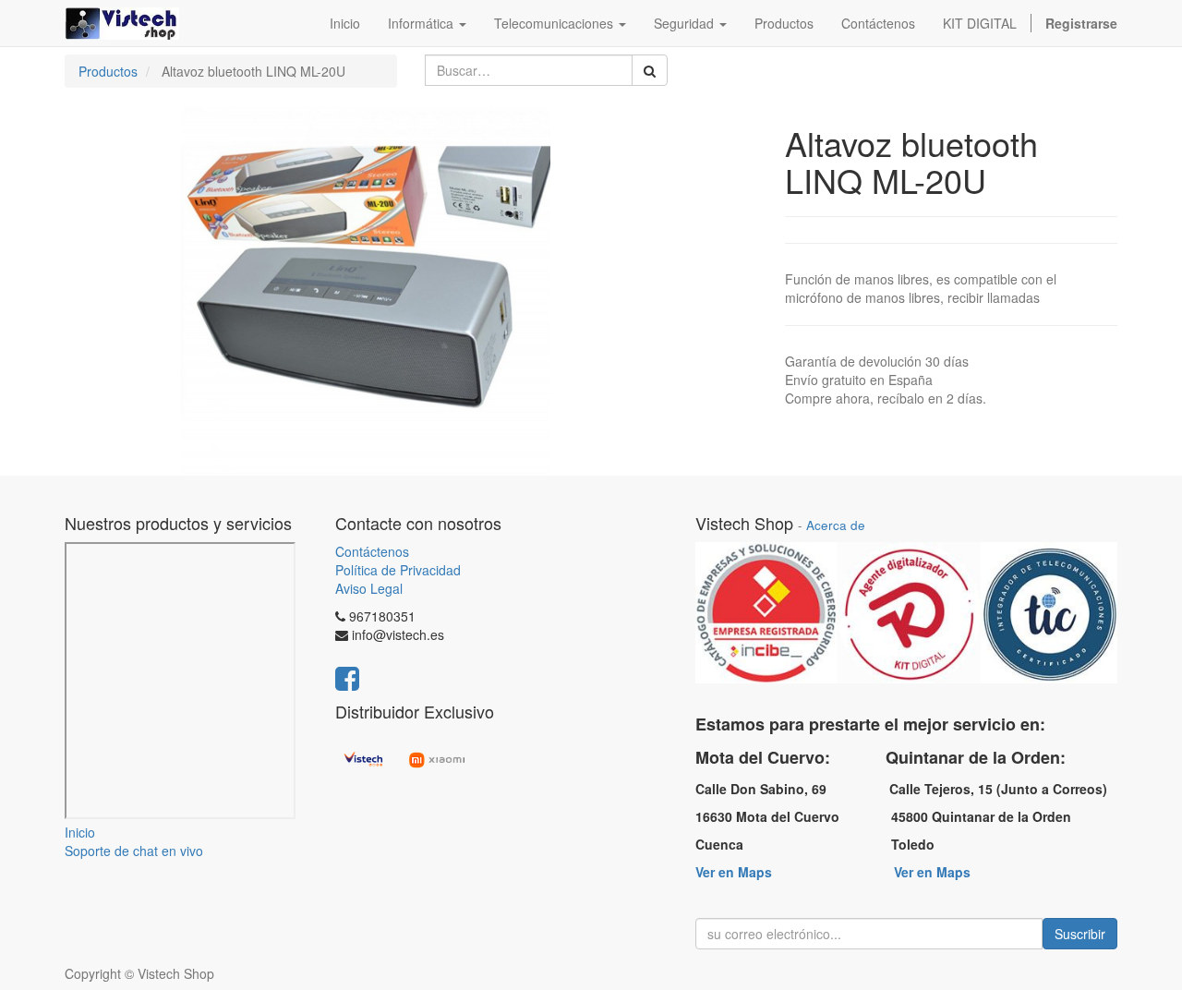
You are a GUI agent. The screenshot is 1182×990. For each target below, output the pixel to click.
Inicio (80, 832)
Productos (108, 71)
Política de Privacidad (398, 570)
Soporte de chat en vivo (134, 850)
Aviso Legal (369, 588)
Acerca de (835, 525)
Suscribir (1080, 933)
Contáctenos (372, 551)
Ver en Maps (733, 872)
